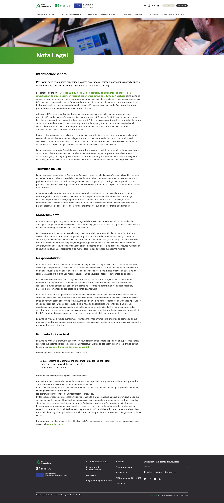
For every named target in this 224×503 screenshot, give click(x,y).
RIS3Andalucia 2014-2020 (173, 14)
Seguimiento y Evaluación (110, 14)
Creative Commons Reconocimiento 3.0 (69, 347)
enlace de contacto (56, 424)
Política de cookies (181, 495)
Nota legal (45, 21)
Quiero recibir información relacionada (162, 472)
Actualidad (154, 14)
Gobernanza (92, 14)
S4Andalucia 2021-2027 (46, 14)
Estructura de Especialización (72, 14)
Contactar (182, 5)
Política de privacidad (166, 495)
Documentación (140, 14)
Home (38, 21)
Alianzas (127, 14)
